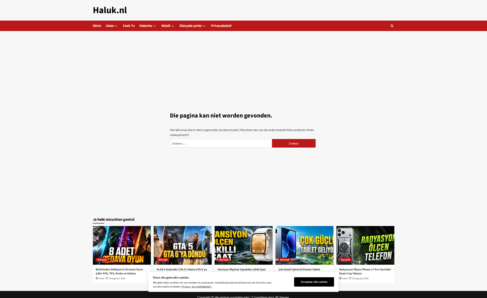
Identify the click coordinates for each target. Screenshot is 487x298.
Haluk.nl (110, 10)
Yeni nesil (101, 259)
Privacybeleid (221, 25)
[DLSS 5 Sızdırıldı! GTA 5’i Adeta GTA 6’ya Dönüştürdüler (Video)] (183, 245)
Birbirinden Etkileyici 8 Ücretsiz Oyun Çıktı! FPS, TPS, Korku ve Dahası (119, 272)
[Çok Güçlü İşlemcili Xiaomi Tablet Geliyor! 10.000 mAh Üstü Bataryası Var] (304, 245)
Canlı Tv (129, 25)
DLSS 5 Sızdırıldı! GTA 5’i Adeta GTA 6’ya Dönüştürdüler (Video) (182, 272)
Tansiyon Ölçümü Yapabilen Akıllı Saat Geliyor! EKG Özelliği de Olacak (241, 272)
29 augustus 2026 (117, 278)
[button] (392, 25)
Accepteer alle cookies (314, 281)
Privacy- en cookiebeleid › (196, 286)
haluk (101, 278)
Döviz (97, 25)
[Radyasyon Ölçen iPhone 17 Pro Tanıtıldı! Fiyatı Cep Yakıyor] (365, 245)
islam (110, 25)
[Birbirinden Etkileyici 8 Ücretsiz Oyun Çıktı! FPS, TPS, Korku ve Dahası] (122, 245)
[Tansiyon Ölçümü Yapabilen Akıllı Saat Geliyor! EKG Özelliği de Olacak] (244, 245)
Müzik (166, 25)
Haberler (145, 25)
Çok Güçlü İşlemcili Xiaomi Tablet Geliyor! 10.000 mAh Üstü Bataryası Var (303, 272)
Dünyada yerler (191, 25)
